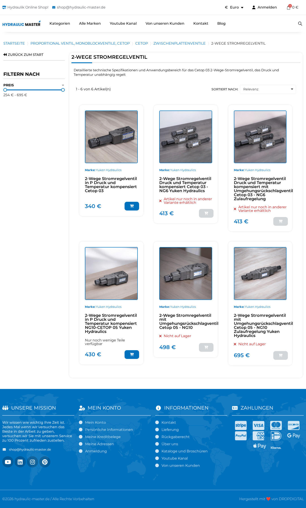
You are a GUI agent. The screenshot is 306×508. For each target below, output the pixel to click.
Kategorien (60, 23)
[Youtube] (7, 461)
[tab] (34, 85)
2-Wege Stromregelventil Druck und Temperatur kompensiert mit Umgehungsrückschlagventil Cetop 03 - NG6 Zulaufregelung (263, 188)
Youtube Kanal (123, 23)
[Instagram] (32, 461)
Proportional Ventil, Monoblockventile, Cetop (80, 43)
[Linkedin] (20, 461)
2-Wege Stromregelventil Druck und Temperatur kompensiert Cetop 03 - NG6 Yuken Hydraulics (185, 184)
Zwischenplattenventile (179, 43)
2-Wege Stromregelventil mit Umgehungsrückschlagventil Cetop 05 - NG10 (188, 321)
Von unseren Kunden (165, 23)
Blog (221, 23)
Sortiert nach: (224, 89)
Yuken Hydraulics (108, 170)
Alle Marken (90, 23)
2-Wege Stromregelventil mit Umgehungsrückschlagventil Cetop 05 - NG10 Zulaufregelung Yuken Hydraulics (263, 325)
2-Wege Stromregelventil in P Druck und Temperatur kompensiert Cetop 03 (111, 184)
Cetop (141, 43)
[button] (300, 23)
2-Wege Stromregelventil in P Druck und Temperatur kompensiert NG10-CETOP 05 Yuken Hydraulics (111, 323)
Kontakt (200, 23)
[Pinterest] (44, 461)
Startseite (14, 43)
